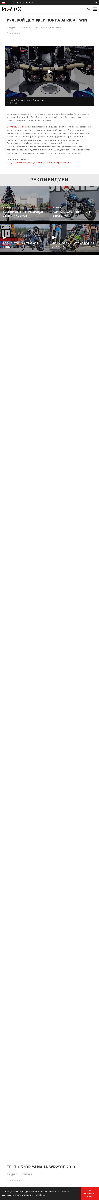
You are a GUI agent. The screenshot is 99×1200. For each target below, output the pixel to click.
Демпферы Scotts (15, 127)
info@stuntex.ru (26, 2)
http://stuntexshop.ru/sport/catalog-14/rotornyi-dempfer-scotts (38, 163)
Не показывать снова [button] (89, 1193)
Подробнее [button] (39, 1195)
